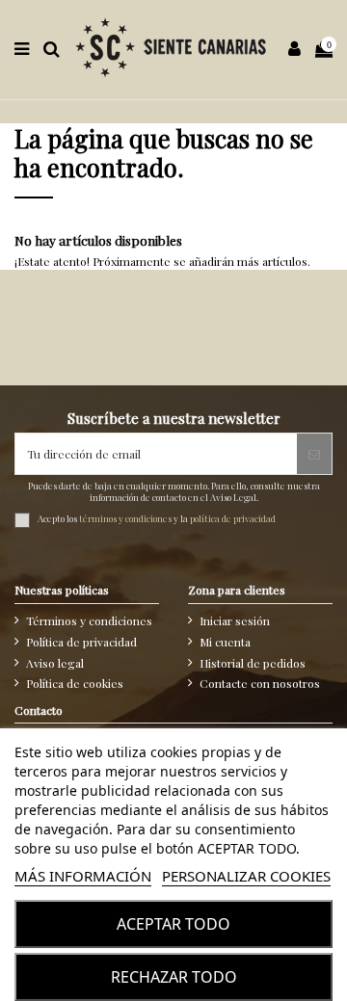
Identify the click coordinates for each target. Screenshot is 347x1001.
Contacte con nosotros (260, 683)
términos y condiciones (125, 519)
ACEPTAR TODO (173, 924)
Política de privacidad (81, 641)
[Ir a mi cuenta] (294, 49)
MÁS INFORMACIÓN (82, 875)
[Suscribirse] (314, 454)
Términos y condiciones (89, 620)
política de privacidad (233, 519)
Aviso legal (55, 663)
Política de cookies (74, 683)
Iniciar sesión (235, 620)
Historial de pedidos (253, 663)
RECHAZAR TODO (174, 977)
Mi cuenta (225, 641)
